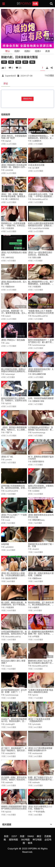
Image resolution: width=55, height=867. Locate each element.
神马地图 (37, 839)
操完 (25, 62)
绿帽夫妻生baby (38, 520)
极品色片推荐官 (11, 578)
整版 (32, 62)
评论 (5, 83)
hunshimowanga (38, 345)
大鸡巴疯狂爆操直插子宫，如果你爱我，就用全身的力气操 (14, 632)
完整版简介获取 (38, 401)
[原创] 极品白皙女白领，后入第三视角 (14, 283)
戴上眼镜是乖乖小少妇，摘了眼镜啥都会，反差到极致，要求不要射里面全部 (41, 284)
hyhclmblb (36, 724)
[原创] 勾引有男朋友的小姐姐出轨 (14, 253)
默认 (7, 51)
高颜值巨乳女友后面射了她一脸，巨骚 (41, 545)
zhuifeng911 (10, 724)
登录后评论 (27, 99)
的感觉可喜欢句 (38, 462)
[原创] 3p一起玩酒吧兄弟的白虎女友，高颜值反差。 (40, 253)
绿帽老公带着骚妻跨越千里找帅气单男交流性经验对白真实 (14, 807)
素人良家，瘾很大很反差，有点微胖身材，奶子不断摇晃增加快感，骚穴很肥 (14, 604)
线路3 (38, 51)
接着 (18, 62)
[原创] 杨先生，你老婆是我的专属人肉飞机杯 (14, 137)
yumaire (8, 459)
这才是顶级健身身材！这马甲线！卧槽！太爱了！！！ (14, 691)
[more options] (51, 824)
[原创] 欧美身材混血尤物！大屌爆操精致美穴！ (41, 370)
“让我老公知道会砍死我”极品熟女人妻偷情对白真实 (40, 691)
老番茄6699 (9, 287)
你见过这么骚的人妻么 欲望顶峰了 (13, 662)
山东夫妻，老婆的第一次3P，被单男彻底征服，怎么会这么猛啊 (13, 313)
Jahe (7, 343)
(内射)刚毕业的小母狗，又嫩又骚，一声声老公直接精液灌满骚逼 (41, 196)
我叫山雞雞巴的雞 (39, 374)
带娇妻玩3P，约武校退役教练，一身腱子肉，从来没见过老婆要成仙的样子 (14, 225)
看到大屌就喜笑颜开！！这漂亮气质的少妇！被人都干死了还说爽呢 (41, 342)
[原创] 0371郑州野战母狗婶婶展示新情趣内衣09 (40, 749)
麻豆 (39, 836)
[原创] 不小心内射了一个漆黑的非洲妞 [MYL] (14, 516)
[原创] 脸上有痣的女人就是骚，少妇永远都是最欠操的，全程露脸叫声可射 (14, 575)
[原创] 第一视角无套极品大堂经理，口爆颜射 (41, 574)
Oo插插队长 (36, 141)
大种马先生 (9, 258)
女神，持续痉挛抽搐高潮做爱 (41, 398)
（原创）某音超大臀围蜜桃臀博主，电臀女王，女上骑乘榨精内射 (14, 429)
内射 (4, 62)
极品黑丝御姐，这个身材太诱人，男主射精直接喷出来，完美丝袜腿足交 (41, 604)
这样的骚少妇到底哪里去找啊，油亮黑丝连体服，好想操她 (14, 488)
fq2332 (8, 403)
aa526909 (9, 547)
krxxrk (7, 520)
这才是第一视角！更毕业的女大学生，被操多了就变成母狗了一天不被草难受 (14, 779)
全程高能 (5, 544)
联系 (30, 843)
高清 (47, 51)
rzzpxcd (8, 666)
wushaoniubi (37, 753)
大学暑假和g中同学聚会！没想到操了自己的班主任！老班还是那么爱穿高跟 (41, 429)
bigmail (8, 141)
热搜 (22, 836)
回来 (11, 62)
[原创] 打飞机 (7, 457)
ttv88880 (35, 491)
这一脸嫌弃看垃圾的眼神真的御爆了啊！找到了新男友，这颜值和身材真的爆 (41, 633)
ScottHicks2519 (11, 491)
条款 (6, 836)
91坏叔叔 (35, 637)
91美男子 (35, 607)
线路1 (17, 51)
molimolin (9, 782)
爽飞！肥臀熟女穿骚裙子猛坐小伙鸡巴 (41, 458)
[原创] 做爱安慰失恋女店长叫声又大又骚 (41, 516)
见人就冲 (35, 168)
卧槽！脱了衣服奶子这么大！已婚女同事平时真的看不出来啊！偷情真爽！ (41, 779)
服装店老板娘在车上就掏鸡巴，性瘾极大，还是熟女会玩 (14, 399)
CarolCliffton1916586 (40, 228)
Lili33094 (9, 170)
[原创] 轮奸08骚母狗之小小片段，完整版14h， (40, 807)
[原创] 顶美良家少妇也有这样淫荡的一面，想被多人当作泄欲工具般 (14, 167)
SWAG (30, 836)
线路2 (27, 51)
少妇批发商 (9, 228)
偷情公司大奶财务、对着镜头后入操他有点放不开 (41, 487)
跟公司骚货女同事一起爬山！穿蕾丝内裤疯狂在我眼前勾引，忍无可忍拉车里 (14, 371)
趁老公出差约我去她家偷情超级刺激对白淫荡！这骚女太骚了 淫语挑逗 (41, 225)
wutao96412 (10, 753)
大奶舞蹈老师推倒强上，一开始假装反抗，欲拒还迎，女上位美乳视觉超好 (41, 138)
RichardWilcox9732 (40, 199)
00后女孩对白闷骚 (36, 165)
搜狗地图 (13, 839)
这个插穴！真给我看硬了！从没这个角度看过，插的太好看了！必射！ (14, 750)
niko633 (35, 549)
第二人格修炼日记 (12, 199)
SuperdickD (10, 75)
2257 (14, 836)
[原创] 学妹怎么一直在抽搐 (13, 340)
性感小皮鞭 (36, 258)
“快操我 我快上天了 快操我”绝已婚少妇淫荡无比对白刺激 (41, 312)
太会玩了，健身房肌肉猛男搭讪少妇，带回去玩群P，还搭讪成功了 (14, 721)
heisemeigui (10, 374)
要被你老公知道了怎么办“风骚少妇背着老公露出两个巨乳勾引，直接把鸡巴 (41, 663)
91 (27, 4)
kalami (8, 316)
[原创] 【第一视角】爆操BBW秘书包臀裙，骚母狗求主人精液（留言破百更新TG (13, 196)
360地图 (25, 839)
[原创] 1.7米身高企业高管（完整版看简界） (39, 720)
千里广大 (8, 432)
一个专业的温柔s (38, 812)
